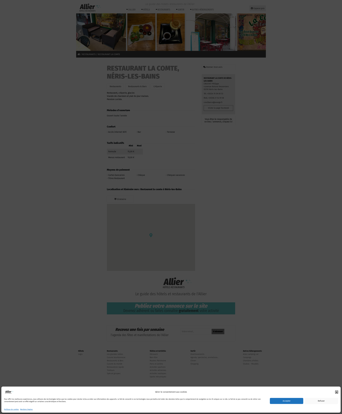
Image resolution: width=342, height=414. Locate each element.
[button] (336, 392)
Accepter (287, 401)
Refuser (321, 401)
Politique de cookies (11, 409)
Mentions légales (26, 409)
